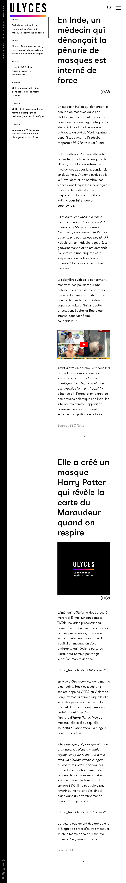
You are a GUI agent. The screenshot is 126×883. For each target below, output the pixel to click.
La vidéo (65, 744)
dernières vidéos (74, 279)
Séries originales (3, 29)
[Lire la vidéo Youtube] (83, 344)
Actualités (3, 11)
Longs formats (3, 51)
